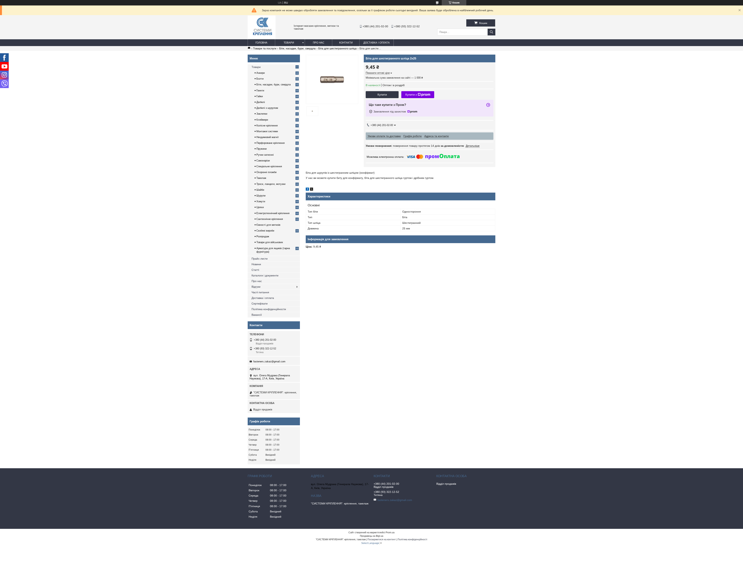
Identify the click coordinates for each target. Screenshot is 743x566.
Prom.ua (390, 532)
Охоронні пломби (266, 172)
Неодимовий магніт (267, 137)
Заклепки (261, 113)
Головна (261, 42)
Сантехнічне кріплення (269, 219)
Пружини (261, 148)
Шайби (260, 189)
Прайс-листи (260, 258)
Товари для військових (269, 242)
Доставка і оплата (376, 42)
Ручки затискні (265, 154)
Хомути (260, 201)
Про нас (318, 42)
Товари (289, 42)
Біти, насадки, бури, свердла (297, 48)
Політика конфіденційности (269, 309)
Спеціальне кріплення (269, 166)
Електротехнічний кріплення (272, 213)
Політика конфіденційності (412, 539)
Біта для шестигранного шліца (337, 48)
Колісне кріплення (267, 125)
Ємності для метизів (268, 224)
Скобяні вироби (265, 230)
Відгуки (256, 286)
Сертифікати (260, 303)
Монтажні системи (267, 131)
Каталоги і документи (265, 275)
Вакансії (257, 314)
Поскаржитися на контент (381, 539)
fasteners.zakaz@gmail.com (269, 361)
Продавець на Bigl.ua (371, 536)
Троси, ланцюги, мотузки (270, 184)
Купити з (411, 94)
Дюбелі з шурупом (267, 107)
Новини (256, 264)
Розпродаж (262, 236)
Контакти (346, 42)
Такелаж (261, 178)
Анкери (260, 72)
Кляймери (262, 119)
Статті (255, 269)
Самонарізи (263, 160)
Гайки (259, 96)
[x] (311, 189)
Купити (382, 94)
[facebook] (307, 189)
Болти (260, 78)
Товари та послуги (264, 48)
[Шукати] (491, 32)
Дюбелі (260, 102)
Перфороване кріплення (270, 143)
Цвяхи (260, 207)
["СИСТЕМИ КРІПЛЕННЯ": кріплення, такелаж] (262, 37)
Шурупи (260, 195)
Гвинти (260, 90)
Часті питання (260, 292)
